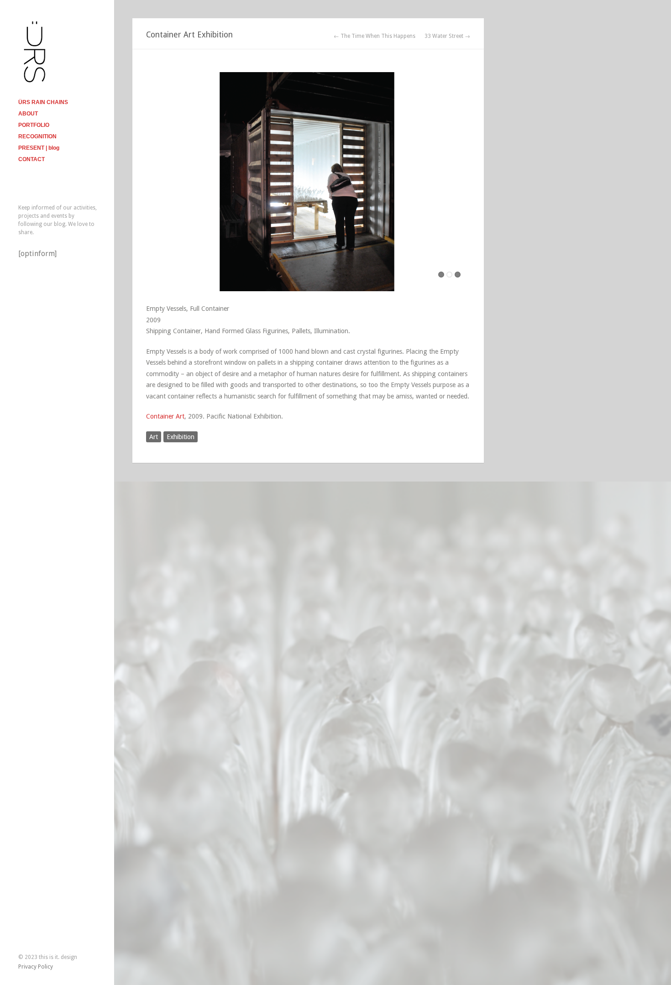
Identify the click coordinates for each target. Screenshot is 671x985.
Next (463, 180)
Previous (153, 180)
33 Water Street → (447, 36)
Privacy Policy (35, 967)
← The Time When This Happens (374, 36)
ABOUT (28, 113)
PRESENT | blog (38, 148)
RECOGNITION (37, 136)
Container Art (165, 416)
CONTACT (31, 159)
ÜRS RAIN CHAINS (43, 102)
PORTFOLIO (33, 125)
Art (153, 436)
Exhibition (180, 436)
